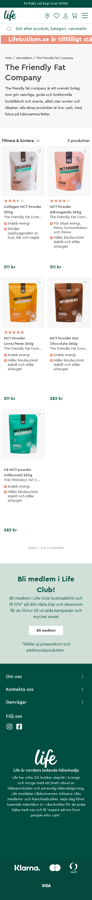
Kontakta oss (19, 689)
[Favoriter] (56, 16)
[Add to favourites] (39, 151)
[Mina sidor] (65, 16)
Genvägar (16, 702)
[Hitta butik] (47, 16)
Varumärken (24, 57)
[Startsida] (10, 15)
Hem (8, 57)
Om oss (14, 676)
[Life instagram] (9, 729)
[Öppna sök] (48, 29)
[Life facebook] (19, 729)
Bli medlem (46, 630)
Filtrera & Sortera (18, 141)
